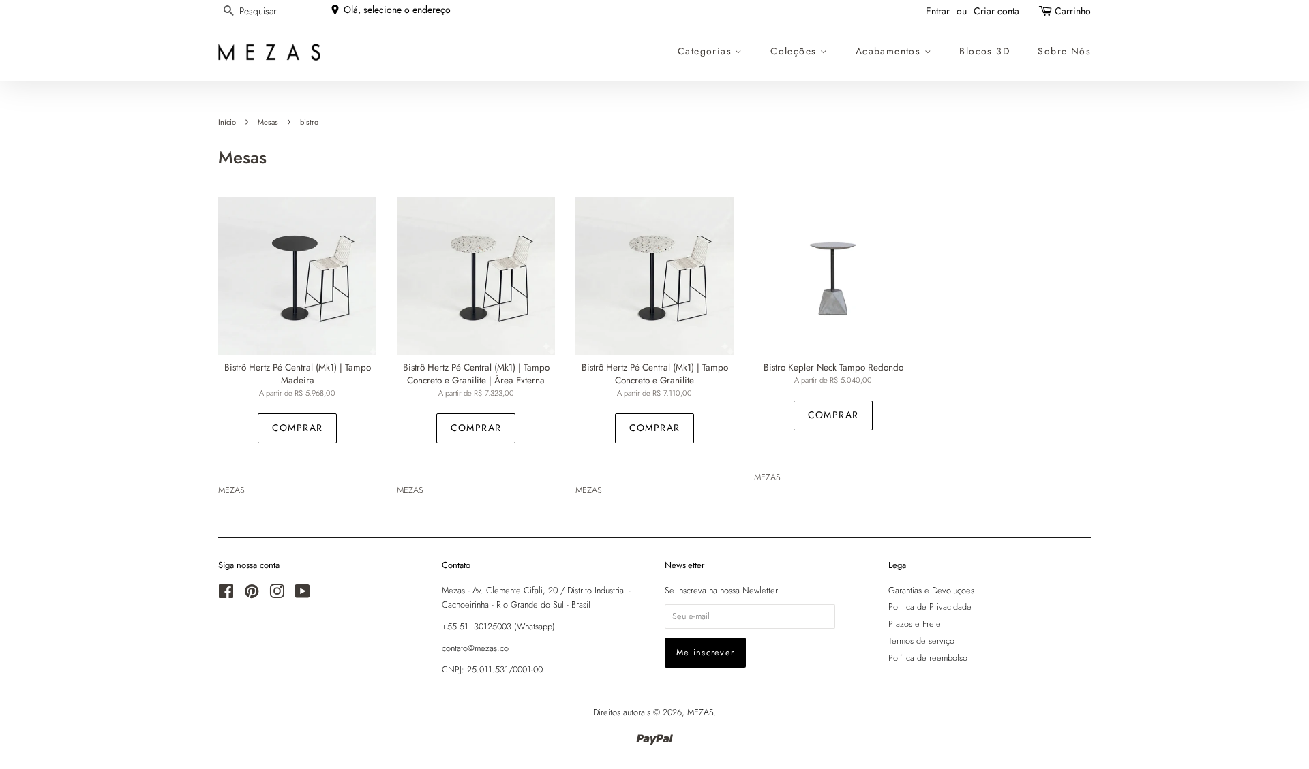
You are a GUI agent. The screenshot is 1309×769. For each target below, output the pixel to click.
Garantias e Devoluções (931, 590)
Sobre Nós (1064, 51)
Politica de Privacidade (930, 606)
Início (227, 121)
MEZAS (700, 712)
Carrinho (1073, 11)
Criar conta (996, 11)
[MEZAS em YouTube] (302, 594)
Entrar (938, 11)
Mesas (268, 121)
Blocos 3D (984, 51)
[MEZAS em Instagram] (276, 594)
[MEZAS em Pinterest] (251, 594)
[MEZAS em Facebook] (226, 594)
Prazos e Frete (914, 623)
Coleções (795, 51)
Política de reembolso (927, 657)
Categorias (706, 51)
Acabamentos (890, 51)
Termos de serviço (921, 640)
